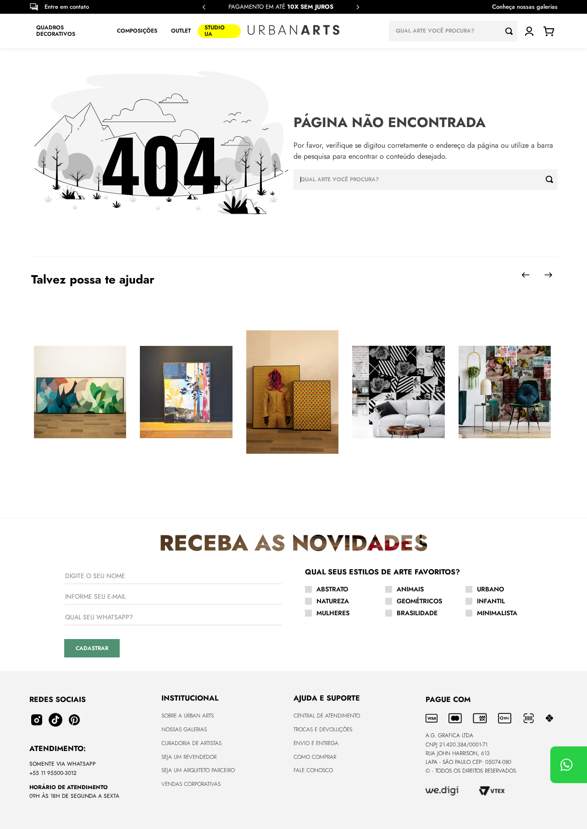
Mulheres (332, 613)
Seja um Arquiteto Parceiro (198, 770)
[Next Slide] (358, 7)
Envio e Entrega (316, 743)
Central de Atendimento (327, 716)
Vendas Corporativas (191, 784)
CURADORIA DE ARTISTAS (191, 743)
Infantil (491, 601)
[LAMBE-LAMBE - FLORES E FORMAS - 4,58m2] (398, 392)
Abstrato (332, 589)
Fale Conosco (313, 770)
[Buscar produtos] (511, 31)
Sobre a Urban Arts (187, 716)
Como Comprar (315, 757)
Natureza (332, 601)
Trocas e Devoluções (323, 729)
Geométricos (419, 601)
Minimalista (497, 613)
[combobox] (453, 31)
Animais (410, 589)
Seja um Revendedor (188, 757)
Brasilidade (417, 613)
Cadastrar (92, 648)
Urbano (490, 589)
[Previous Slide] (204, 7)
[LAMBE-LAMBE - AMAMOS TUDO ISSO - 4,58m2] (505, 392)
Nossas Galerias (184, 729)
